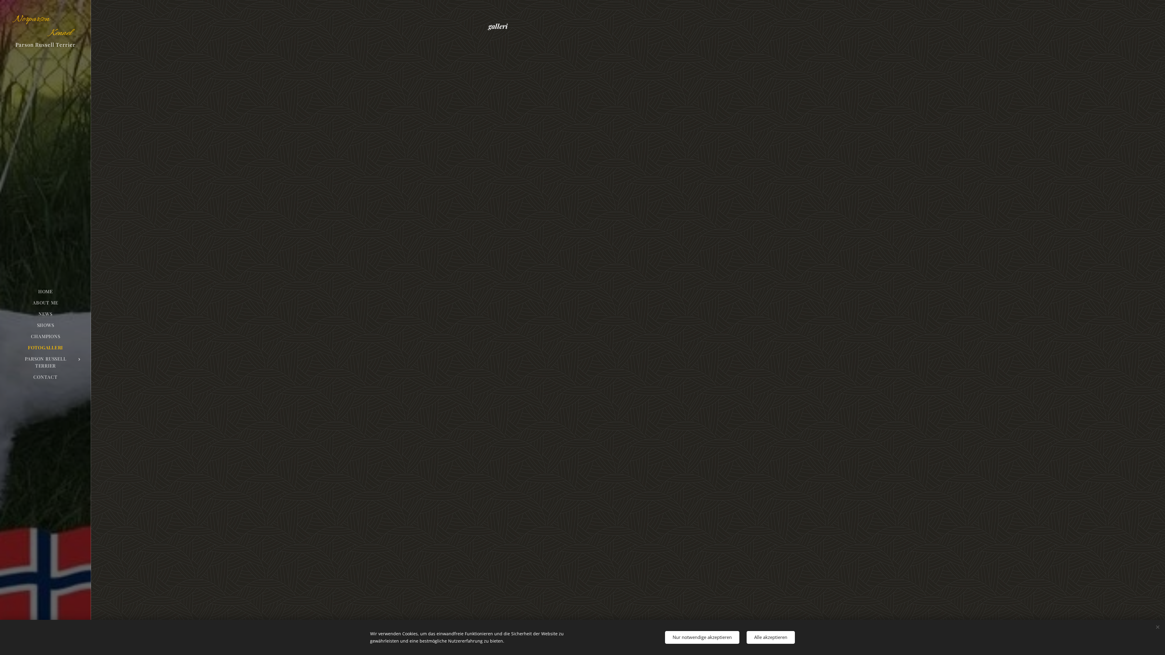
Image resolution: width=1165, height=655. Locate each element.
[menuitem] (45, 291)
